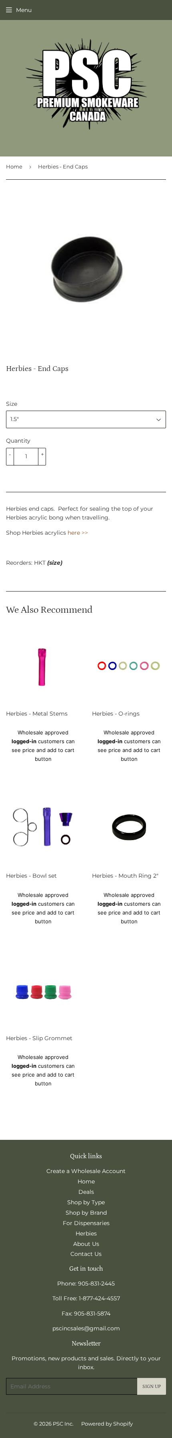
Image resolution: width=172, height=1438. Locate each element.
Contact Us (86, 1253)
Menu (24, 10)
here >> (78, 532)
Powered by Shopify (107, 1423)
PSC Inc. (63, 1423)
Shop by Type (86, 1202)
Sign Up (151, 1386)
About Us (86, 1243)
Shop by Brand (86, 1212)
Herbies (86, 1233)
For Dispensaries (86, 1223)
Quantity (18, 440)
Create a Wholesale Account (86, 1171)
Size (11, 403)
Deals (86, 1191)
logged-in (24, 741)
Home (14, 166)
